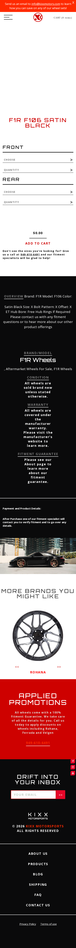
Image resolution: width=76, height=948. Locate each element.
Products (38, 864)
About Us (38, 853)
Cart (63, 18)
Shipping (38, 884)
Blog (38, 874)
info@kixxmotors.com (45, 4)
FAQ (38, 895)
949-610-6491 (30, 254)
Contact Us (38, 905)
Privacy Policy (27, 924)
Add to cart (38, 243)
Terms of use (48, 924)
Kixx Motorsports (45, 826)
